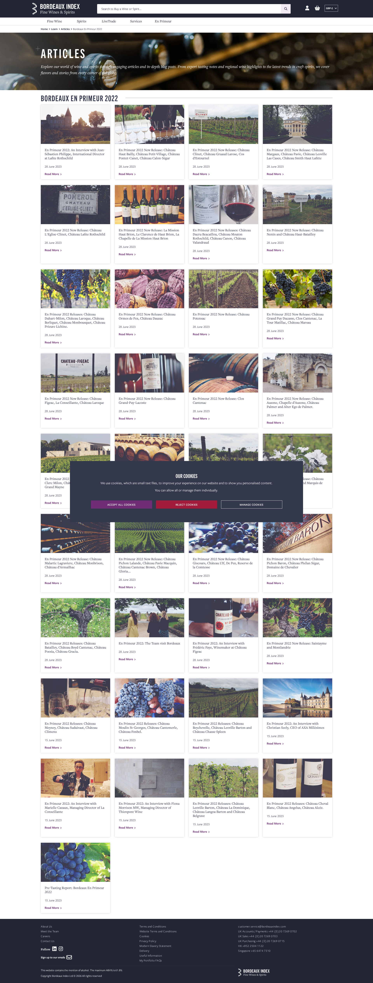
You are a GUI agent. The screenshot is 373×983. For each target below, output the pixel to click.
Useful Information (150, 955)
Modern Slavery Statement (155, 946)
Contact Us (47, 941)
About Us (46, 926)
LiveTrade (109, 21)
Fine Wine (54, 21)
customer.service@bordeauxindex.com (262, 926)
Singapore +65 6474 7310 (254, 951)
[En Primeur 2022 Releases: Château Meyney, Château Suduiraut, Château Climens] (75, 697)
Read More (52, 173)
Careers (45, 936)
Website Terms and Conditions (158, 931)
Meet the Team (50, 931)
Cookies (144, 936)
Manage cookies (251, 504)
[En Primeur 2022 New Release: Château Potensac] (223, 288)
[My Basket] (317, 8)
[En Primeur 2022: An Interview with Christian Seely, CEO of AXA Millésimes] (297, 697)
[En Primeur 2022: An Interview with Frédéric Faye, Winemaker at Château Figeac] (223, 617)
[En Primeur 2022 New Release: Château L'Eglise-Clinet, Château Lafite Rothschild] (75, 204)
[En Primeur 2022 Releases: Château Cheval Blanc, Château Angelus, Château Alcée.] (297, 778)
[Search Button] (286, 9)
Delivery (144, 951)
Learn (54, 29)
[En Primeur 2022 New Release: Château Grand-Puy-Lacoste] (149, 373)
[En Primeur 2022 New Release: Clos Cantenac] (223, 373)
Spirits (81, 21)
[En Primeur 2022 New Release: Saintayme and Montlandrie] (297, 617)
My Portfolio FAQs (150, 960)
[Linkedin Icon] (54, 948)
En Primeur (163, 21)
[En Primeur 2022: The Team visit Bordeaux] (149, 617)
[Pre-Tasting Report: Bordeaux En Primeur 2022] (75, 862)
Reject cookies (187, 504)
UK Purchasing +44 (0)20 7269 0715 (261, 941)
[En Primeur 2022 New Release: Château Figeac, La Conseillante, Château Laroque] (75, 373)
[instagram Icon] (61, 948)
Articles (65, 29)
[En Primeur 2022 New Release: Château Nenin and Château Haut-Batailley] (297, 204)
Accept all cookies (121, 504)
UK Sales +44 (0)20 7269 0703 (258, 936)
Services (136, 21)
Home (44, 29)
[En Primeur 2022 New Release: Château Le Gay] (223, 453)
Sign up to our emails (53, 957)
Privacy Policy (147, 941)
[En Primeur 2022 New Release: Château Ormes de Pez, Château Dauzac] (149, 288)
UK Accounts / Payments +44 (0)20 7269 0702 (267, 931)
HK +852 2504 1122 (251, 946)
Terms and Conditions (152, 926)
